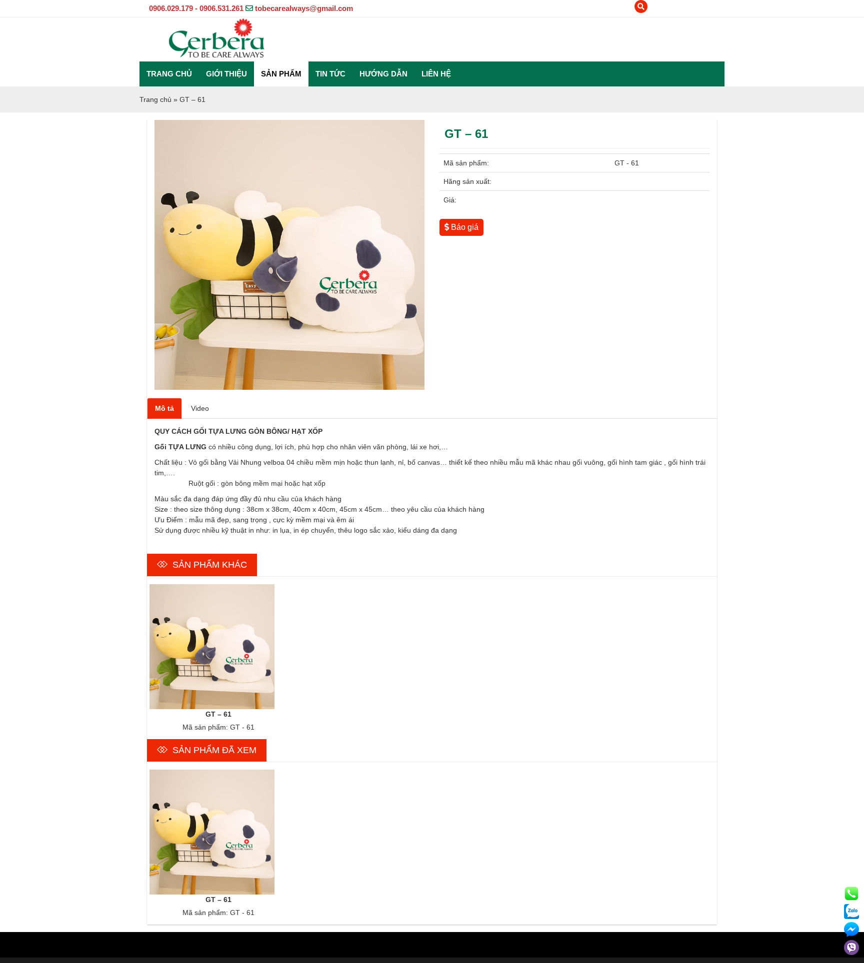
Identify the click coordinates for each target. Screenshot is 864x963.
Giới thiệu (226, 73)
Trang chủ (169, 73)
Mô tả (164, 408)
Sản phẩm (281, 73)
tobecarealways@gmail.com (304, 8)
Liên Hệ (436, 73)
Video (200, 408)
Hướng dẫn (384, 73)
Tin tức (331, 73)
